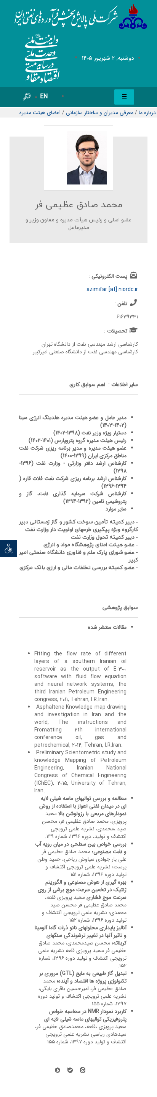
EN (44, 96)
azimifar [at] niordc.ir (112, 289)
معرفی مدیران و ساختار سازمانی (99, 112)
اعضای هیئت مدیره (40, 112)
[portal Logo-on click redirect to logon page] (80, 17)
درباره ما (147, 112)
